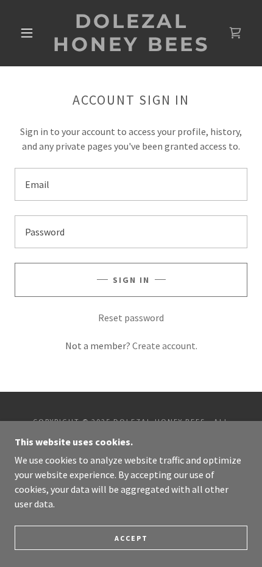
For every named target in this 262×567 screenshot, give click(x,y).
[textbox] (131, 184)
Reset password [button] (131, 317)
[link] (131, 33)
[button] (27, 33)
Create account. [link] (164, 345)
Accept (131, 538)
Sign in (131, 279)
